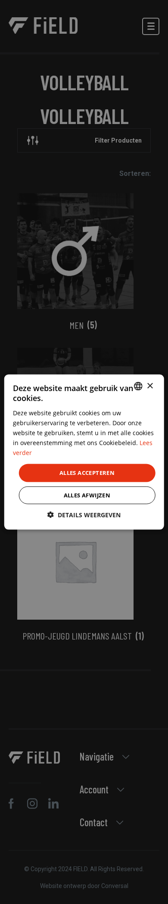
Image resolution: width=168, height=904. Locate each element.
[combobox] (138, 386)
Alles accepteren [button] (87, 473)
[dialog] (84, 452)
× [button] (149, 385)
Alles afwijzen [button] (87, 495)
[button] (84, 514)
